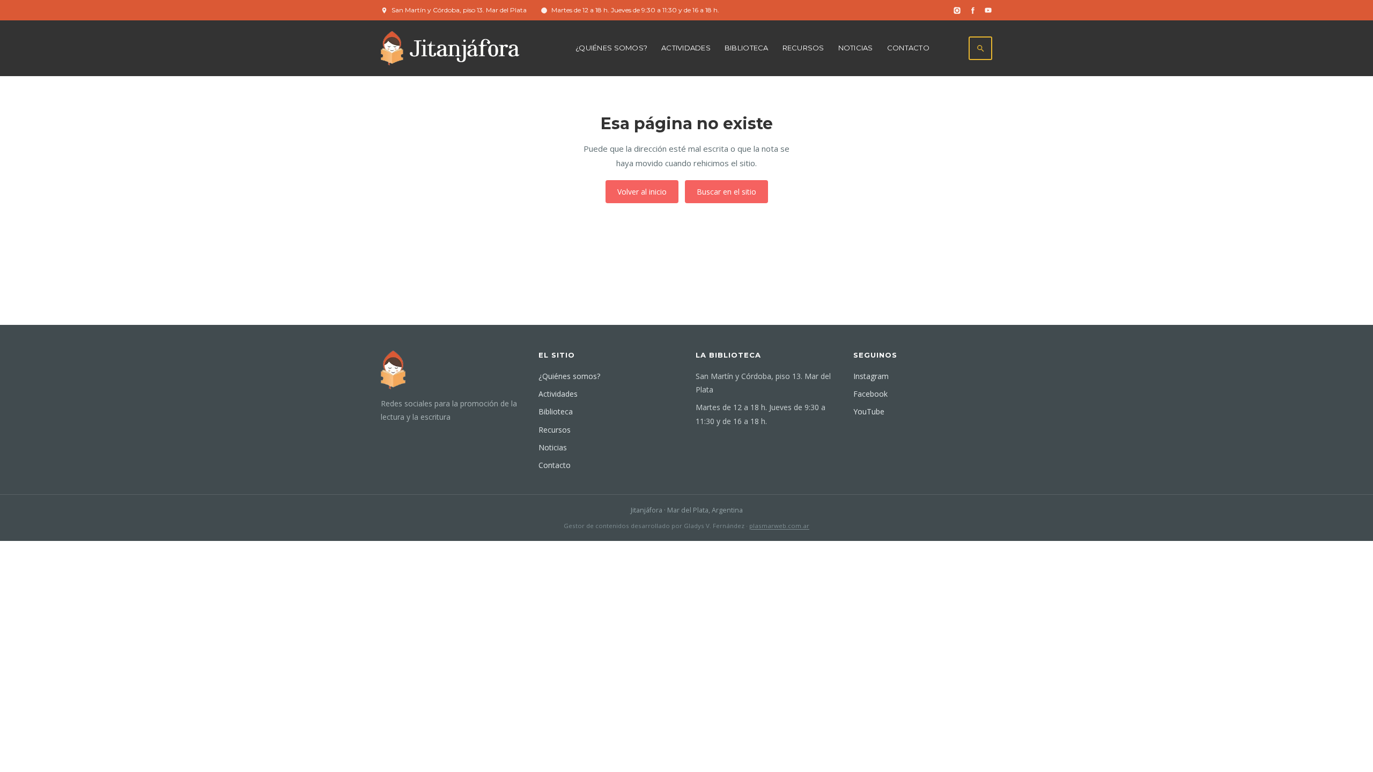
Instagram (871, 376)
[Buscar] (980, 48)
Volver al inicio (642, 192)
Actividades (686, 47)
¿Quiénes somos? (611, 47)
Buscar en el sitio (726, 192)
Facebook (870, 394)
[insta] (957, 10)
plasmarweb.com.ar (779, 526)
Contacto (908, 47)
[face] (973, 10)
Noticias (855, 47)
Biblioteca (747, 47)
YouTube (868, 411)
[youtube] (988, 10)
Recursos (803, 47)
